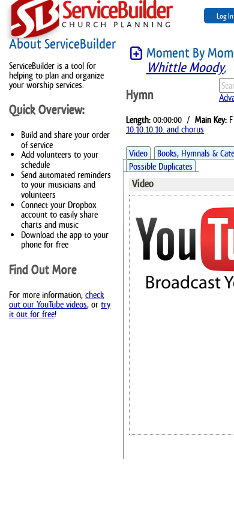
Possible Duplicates (161, 166)
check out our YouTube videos (56, 299)
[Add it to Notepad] (136, 53)
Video (138, 153)
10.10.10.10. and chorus (165, 129)
